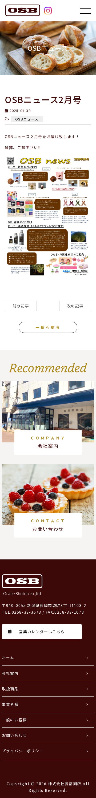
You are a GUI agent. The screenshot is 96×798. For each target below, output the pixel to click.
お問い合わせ (14, 735)
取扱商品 (10, 688)
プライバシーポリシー (22, 750)
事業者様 (10, 704)
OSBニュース (27, 119)
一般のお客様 (14, 719)
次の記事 (75, 306)
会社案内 (10, 673)
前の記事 (21, 306)
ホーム (8, 657)
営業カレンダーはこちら (42, 631)
